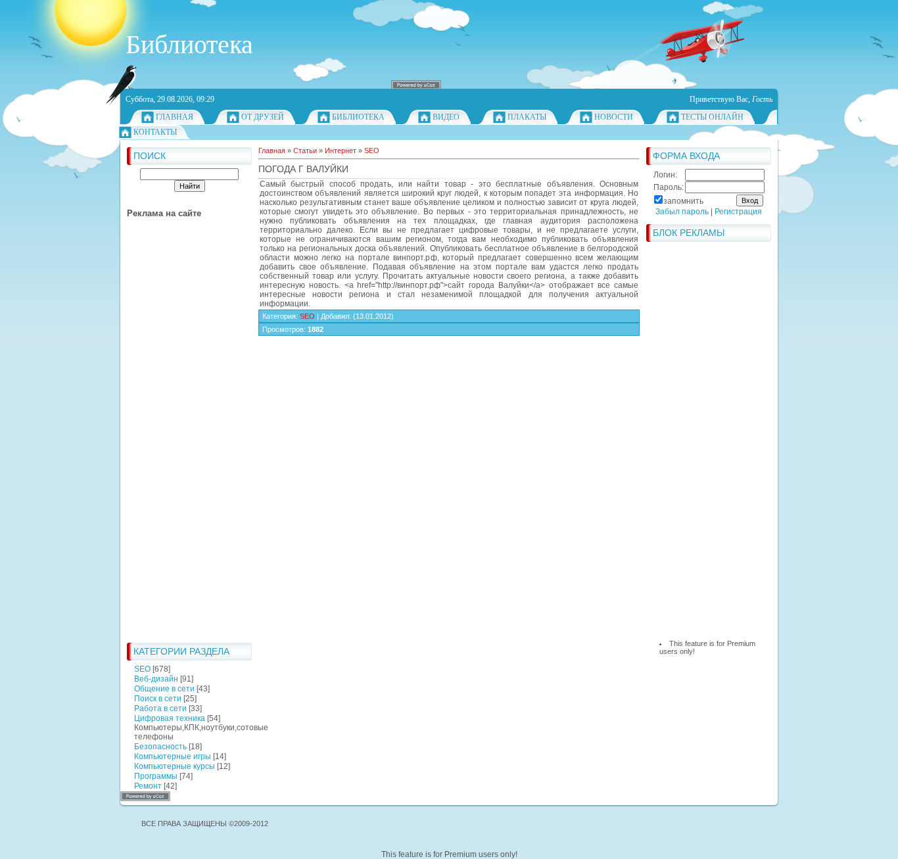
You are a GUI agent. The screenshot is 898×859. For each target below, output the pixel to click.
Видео (446, 117)
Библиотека (358, 117)
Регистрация (738, 211)
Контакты (155, 132)
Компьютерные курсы (174, 766)
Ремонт (148, 786)
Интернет (340, 150)
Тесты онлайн (712, 117)
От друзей (262, 117)
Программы (155, 776)
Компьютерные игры (172, 756)
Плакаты (527, 117)
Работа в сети (160, 708)
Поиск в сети (157, 698)
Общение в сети (164, 688)
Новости (613, 117)
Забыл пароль (682, 211)
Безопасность (160, 746)
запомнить (683, 201)
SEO (142, 669)
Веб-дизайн (156, 679)
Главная (174, 117)
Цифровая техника (169, 718)
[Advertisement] (179, 439)
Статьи (305, 150)
